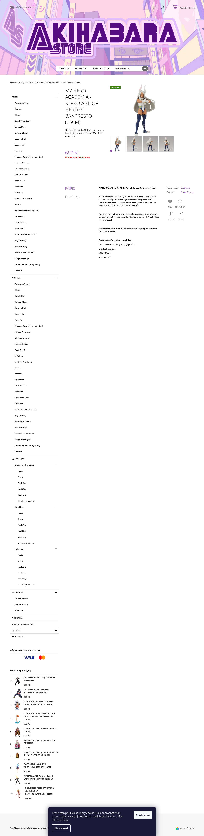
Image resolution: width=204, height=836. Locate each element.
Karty (20, 471)
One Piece (19, 216)
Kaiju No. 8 (20, 180)
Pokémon (19, 228)
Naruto (18, 204)
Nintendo (19, 373)
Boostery (22, 495)
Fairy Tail (19, 150)
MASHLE (19, 192)
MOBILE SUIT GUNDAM (25, 234)
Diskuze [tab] (72, 197)
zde (66, 820)
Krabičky (22, 489)
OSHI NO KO (20, 222)
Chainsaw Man (22, 168)
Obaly (20, 477)
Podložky (22, 483)
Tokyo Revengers (23, 258)
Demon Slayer (21, 132)
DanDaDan (20, 127)
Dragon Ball (20, 138)
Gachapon (17, 592)
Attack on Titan (22, 103)
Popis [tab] (70, 188)
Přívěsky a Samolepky (23, 624)
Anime (15, 97)
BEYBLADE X (17, 636)
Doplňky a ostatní (26, 501)
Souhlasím (143, 815)
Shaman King (21, 246)
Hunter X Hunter (22, 162)
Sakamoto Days (22, 397)
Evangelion (20, 144)
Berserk (18, 109)
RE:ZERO (19, 186)
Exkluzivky (17, 618)
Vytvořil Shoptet (187, 828)
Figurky (16, 278)
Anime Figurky (187, 192)
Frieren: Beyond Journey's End (29, 156)
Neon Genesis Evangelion (26, 210)
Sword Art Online (23, 421)
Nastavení (61, 828)
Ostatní (18, 270)
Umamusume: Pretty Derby (27, 264)
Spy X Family (20, 240)
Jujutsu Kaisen (21, 174)
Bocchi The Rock (22, 121)
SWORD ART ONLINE (24, 252)
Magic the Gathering (24, 465)
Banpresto (185, 187)
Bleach (18, 115)
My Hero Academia (23, 198)
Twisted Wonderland (24, 433)
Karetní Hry (18, 459)
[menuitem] (64, 68)
